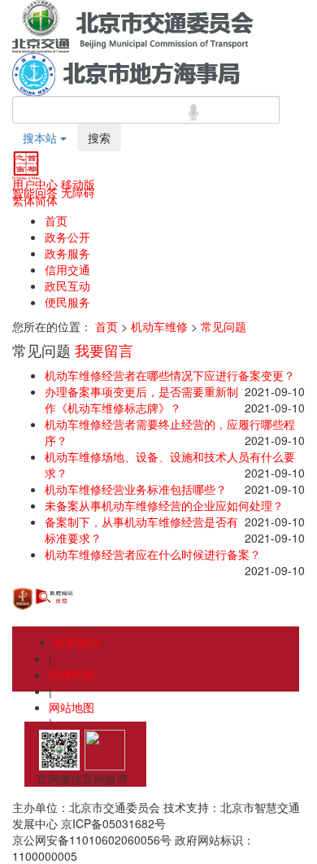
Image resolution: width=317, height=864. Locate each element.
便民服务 (67, 302)
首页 (56, 220)
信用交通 (67, 269)
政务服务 (67, 253)
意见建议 (71, 739)
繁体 (23, 200)
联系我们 (76, 642)
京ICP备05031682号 (113, 823)
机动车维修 (159, 326)
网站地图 (71, 707)
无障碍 (78, 192)
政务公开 (67, 237)
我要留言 (104, 349)
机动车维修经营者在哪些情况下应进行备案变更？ (170, 375)
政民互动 (67, 285)
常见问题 (223, 326)
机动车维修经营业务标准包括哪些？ (136, 489)
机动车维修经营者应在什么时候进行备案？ (153, 554)
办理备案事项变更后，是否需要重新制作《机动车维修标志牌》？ (141, 399)
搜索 (99, 137)
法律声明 (71, 674)
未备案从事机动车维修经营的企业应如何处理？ (164, 505)
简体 (46, 200)
